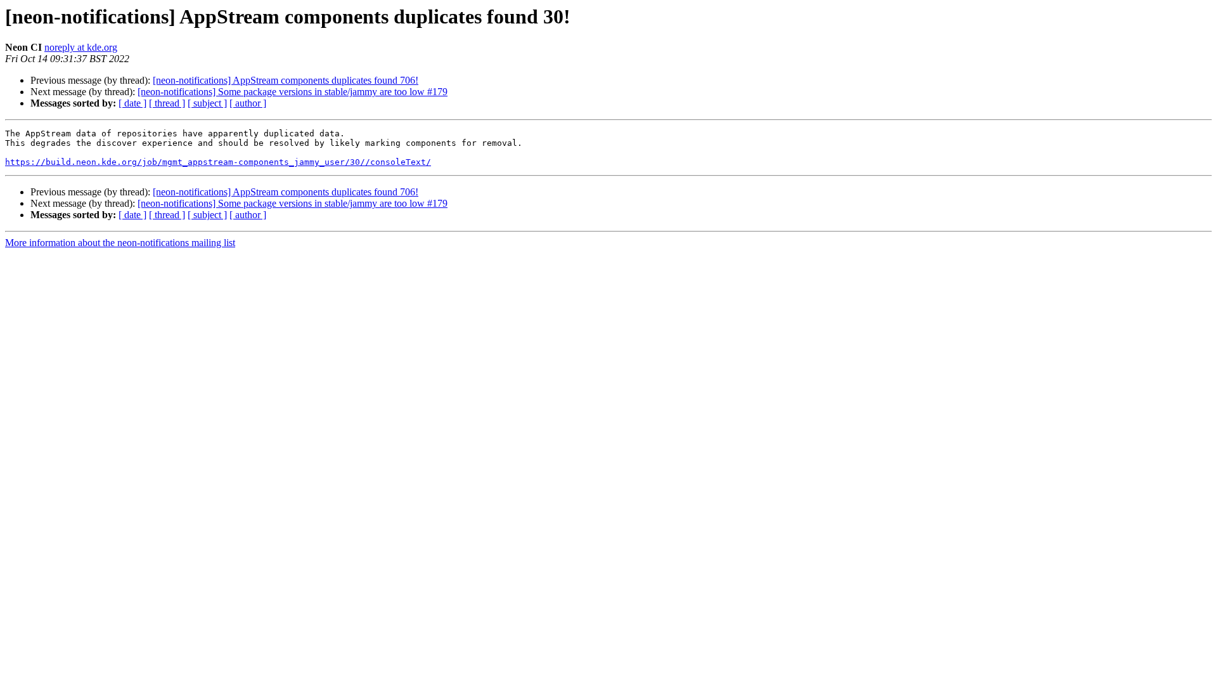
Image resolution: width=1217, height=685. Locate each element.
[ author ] (247, 103)
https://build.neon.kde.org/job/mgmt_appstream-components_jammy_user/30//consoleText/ (218, 162)
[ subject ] (207, 103)
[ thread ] (167, 103)
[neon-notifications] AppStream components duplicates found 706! (285, 80)
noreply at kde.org (80, 47)
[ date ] (132, 103)
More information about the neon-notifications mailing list (120, 242)
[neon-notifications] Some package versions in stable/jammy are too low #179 (293, 91)
